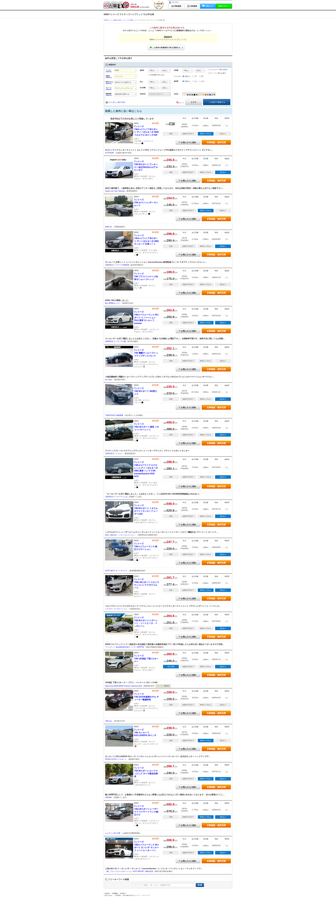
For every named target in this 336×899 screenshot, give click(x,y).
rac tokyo (109, 380)
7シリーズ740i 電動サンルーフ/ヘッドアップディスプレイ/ (146, 353)
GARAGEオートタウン (114, 453)
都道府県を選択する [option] (122, 94)
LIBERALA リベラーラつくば (116, 497)
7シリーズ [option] (118, 76)
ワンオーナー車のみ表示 (218, 70)
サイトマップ (146, 895)
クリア (193, 102)
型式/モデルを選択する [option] (123, 82)
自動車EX (107, 893)
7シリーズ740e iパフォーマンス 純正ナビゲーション (145, 546)
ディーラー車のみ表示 (218, 73)
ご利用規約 (117, 895)
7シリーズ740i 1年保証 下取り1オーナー (146, 658)
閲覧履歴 (177, 6)
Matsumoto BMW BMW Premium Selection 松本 (123, 686)
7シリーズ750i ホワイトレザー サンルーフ (146, 202)
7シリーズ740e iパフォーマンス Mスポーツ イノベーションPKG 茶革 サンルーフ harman (146, 317)
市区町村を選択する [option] (156, 94)
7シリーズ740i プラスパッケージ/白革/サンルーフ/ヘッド (146, 276)
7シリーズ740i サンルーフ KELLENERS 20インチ (145, 732)
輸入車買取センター (113, 303)
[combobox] (125, 71)
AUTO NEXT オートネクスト (116, 571)
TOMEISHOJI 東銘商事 (114, 415)
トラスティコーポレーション (116, 609)
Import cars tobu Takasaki (115, 191)
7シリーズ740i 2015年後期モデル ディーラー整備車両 (146, 697)
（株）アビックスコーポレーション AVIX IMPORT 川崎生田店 (129, 871)
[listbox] (153, 71)
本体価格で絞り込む (157, 75)
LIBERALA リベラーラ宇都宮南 (117, 265)
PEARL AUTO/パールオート (116, 759)
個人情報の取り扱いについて (131, 895)
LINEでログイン (224, 6)
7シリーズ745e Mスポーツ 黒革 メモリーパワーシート (146, 427)
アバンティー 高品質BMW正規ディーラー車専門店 (125, 647)
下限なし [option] (152, 70)
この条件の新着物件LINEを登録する (166, 47)
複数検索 (108, 71)
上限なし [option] (165, 70)
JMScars (108, 721)
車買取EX (123, 893)
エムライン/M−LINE (113, 833)
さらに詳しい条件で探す (117, 102)
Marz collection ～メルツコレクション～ (120, 535)
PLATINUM (109, 153)
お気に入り (209, 6)
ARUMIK (108, 797)
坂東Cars (109, 227)
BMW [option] (117, 70)
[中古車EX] (116, 5)
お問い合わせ (108, 895)
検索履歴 (193, 6)
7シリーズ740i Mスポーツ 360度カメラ (145, 391)
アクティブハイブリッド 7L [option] (124, 88)
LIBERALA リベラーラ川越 (115, 341)
